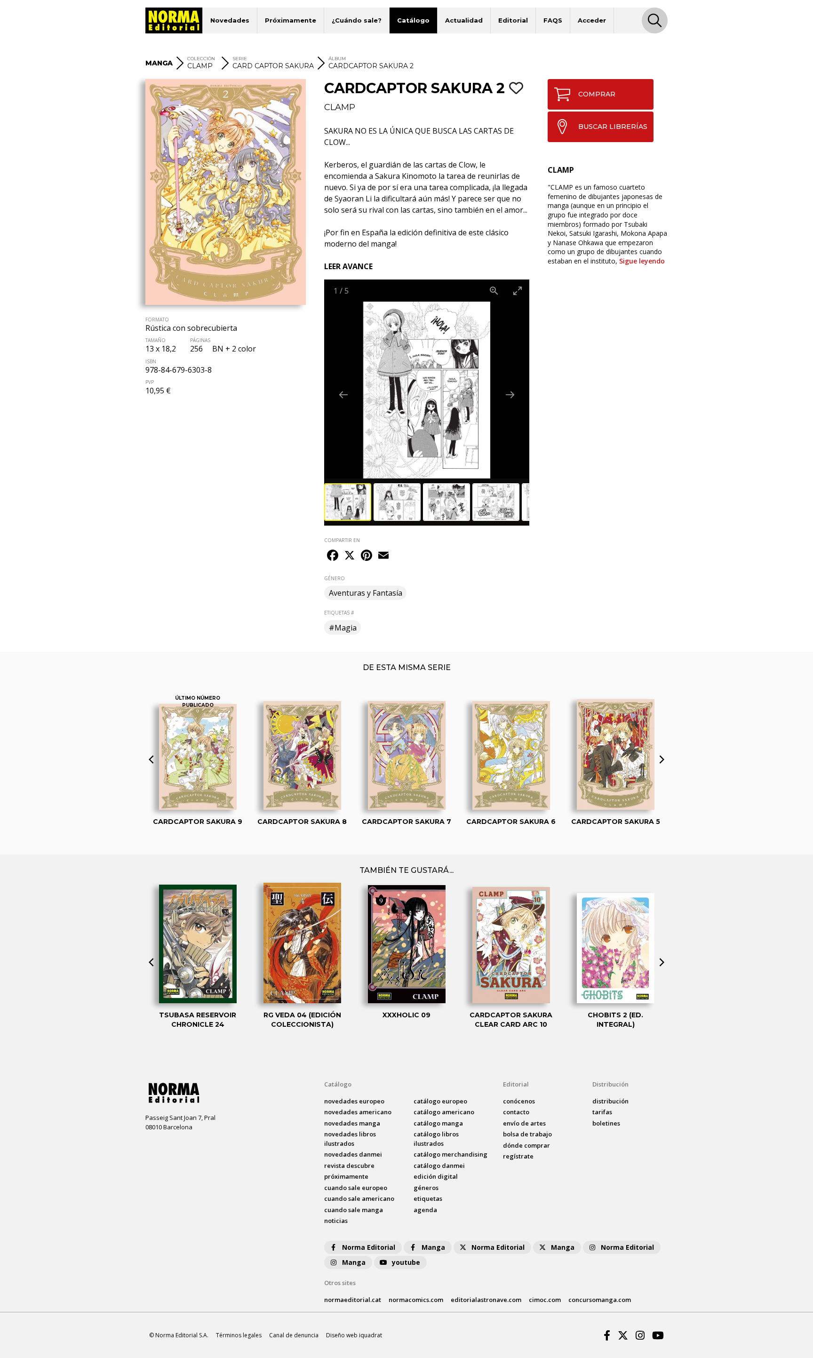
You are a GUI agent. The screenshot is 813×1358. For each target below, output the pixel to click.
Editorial (513, 20)
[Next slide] (510, 394)
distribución (610, 1101)
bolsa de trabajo (527, 1134)
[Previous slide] (343, 394)
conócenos (519, 1101)
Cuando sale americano (359, 1198)
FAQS (552, 20)
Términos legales (239, 1335)
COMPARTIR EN (342, 540)
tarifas (602, 1112)
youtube (406, 1262)
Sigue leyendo (642, 260)
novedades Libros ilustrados (350, 1139)
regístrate (518, 1156)
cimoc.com (545, 1299)
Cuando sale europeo (355, 1187)
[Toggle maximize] (517, 291)
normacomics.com (416, 1299)
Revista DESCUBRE (349, 1165)
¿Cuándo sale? (357, 20)
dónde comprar (526, 1145)
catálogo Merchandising (450, 1154)
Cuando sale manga (353, 1210)
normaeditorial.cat (352, 1299)
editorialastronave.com (486, 1299)
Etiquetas (428, 1198)
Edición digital (436, 1176)
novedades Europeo (354, 1101)
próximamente (346, 1176)
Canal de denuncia (294, 1335)
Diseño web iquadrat (354, 1335)
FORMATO (157, 319)
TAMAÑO (155, 340)
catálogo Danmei (439, 1165)
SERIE (239, 59)
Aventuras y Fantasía (365, 593)
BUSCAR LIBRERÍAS (612, 126)
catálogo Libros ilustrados (436, 1139)
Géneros (426, 1187)
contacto (516, 1112)
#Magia (343, 628)
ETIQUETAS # (339, 612)
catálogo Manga (438, 1123)
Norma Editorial (368, 1247)
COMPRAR (596, 94)
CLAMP (339, 107)
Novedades (229, 20)
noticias (336, 1220)
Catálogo (413, 20)
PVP (149, 382)
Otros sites (340, 1282)
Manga (433, 1247)
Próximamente (290, 20)
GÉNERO (334, 578)
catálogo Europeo (440, 1101)
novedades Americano (357, 1112)
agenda (425, 1210)
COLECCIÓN (201, 59)
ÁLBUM (337, 59)
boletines (606, 1123)
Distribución (610, 1084)
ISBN (150, 361)
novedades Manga (352, 1123)
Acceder (592, 20)
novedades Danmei (353, 1154)
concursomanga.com (599, 1299)
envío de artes (524, 1123)
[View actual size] (494, 291)
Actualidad (464, 20)
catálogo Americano (444, 1112)
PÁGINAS (200, 340)
